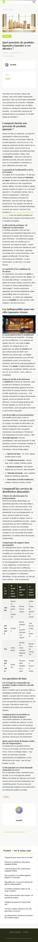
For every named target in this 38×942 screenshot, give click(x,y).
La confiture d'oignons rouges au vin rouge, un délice (17, 890)
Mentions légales (15, 932)
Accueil (4, 9)
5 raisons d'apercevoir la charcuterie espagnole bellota (17, 870)
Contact (25, 932)
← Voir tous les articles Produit (13, 832)
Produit (11, 9)
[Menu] (34, 1)
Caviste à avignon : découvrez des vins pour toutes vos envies (18, 910)
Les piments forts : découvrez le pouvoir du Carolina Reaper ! (19, 916)
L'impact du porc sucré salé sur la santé (19, 857)
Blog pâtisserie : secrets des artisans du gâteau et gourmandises (18, 883)
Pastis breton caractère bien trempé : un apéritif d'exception (19, 896)
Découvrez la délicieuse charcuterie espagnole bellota (17, 863)
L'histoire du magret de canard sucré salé (18, 903)
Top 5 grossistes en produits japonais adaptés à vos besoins (18, 876)
